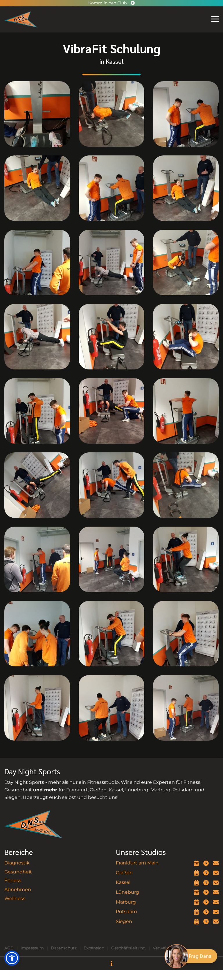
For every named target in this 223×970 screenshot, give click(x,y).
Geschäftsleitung (128, 948)
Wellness (14, 898)
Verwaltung (164, 948)
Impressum (32, 948)
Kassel (123, 882)
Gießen (124, 872)
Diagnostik (17, 863)
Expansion (94, 948)
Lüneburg (127, 892)
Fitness (12, 880)
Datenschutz (64, 948)
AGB (9, 948)
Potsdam (126, 911)
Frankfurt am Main (137, 863)
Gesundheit (18, 872)
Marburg (126, 902)
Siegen (124, 921)
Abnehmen (17, 889)
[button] (12, 958)
